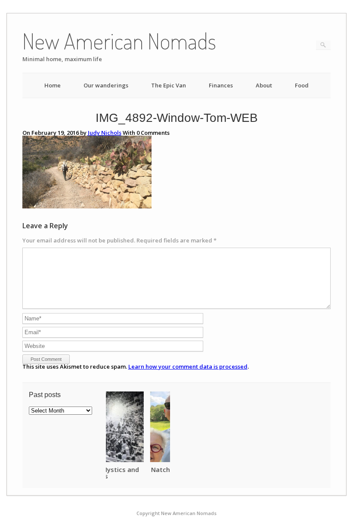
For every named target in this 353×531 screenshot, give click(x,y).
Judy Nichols (104, 133)
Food (302, 85)
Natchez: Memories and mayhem (158, 469)
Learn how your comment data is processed (188, 366)
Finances (221, 85)
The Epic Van (168, 85)
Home (52, 85)
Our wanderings (106, 85)
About (264, 85)
